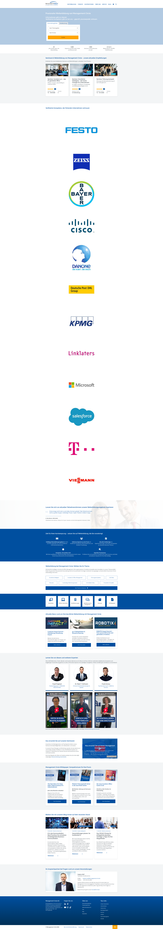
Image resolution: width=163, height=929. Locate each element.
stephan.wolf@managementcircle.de (91, 878)
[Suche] (116, 4)
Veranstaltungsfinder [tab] (52, 23)
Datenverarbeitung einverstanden (92, 729)
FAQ (83, 909)
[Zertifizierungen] (75, 601)
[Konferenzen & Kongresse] (87, 601)
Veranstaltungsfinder (86, 903)
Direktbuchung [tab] (63, 23)
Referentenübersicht (86, 907)
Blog (83, 911)
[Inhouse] (99, 601)
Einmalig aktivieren (111, 756)
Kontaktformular (96, 889)
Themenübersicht (86, 905)
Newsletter (84, 913)
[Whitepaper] (112, 601)
